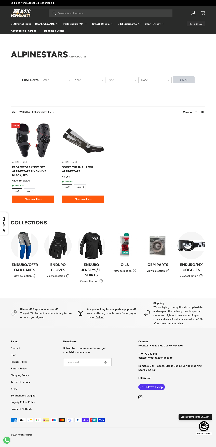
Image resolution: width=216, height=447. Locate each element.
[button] (203, 13)
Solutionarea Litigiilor (23, 395)
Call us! (100, 317)
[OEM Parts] (158, 245)
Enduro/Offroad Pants (25, 267)
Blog (13, 354)
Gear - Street (152, 23)
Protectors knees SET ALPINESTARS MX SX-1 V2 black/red (29, 171)
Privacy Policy (19, 361)
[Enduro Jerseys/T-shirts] (91, 245)
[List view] (196, 112)
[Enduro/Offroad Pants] (24, 245)
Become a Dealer (54, 30)
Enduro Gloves (58, 267)
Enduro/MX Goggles (191, 267)
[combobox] (110, 13)
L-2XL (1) (80, 187)
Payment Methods (21, 408)
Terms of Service (21, 381)
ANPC (14, 388)
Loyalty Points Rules (23, 402)
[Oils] (124, 245)
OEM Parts (157, 264)
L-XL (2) (29, 191)
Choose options (33, 199)
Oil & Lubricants (127, 23)
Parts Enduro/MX (73, 23)
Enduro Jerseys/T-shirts (91, 269)
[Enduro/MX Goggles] (191, 245)
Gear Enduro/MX (45, 23)
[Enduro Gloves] (58, 245)
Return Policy (19, 368)
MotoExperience (25, 434)
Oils (125, 264)
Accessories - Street (23, 30)
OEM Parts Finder (21, 23)
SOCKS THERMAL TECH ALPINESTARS (77, 169)
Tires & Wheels (101, 23)
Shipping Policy (20, 375)
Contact (15, 348)
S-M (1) (17, 191)
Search (184, 79)
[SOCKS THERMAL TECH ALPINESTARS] (83, 140)
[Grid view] (202, 112)
